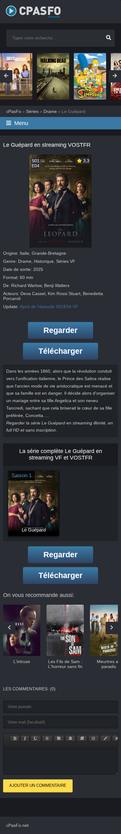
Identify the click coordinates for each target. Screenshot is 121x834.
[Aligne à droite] (82, 738)
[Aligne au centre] (70, 738)
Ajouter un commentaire (37, 785)
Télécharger (60, 351)
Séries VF (65, 261)
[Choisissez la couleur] (105, 738)
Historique (44, 261)
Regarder (60, 330)
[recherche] (108, 35)
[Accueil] (40, 9)
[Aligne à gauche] (59, 738)
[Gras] (15, 738)
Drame (24, 261)
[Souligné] (35, 738)
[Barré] (47, 738)
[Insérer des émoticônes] (93, 738)
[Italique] (24, 738)
